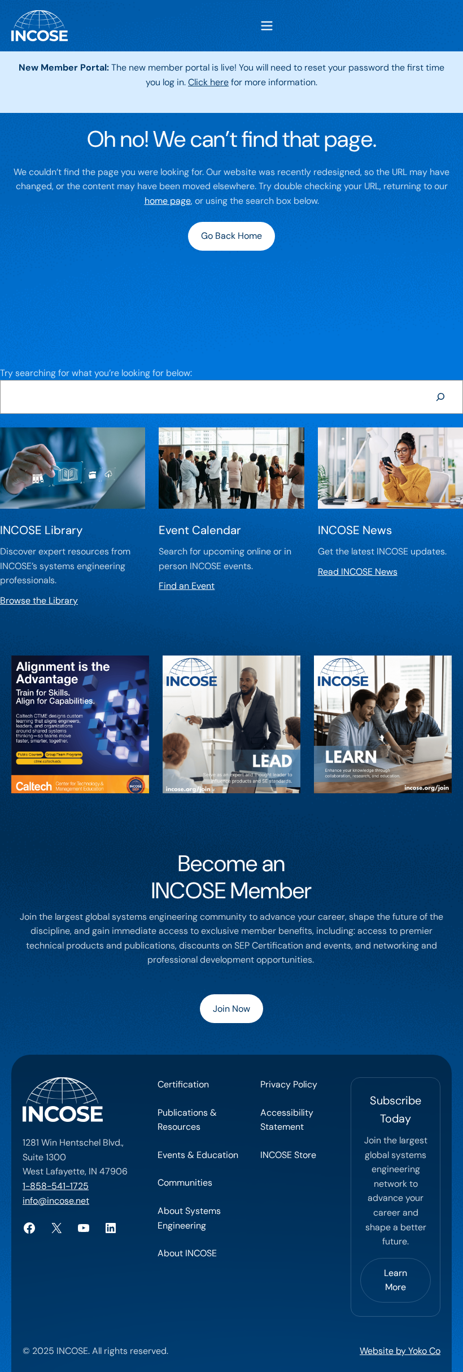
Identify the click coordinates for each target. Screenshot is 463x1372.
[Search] (440, 396)
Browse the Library (39, 600)
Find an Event (187, 586)
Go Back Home (231, 236)
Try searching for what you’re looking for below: (96, 373)
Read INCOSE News (358, 572)
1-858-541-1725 (56, 1186)
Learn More (395, 1280)
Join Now (231, 1009)
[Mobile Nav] (266, 25)
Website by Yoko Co (400, 1351)
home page (168, 201)
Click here (208, 82)
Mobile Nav (266, 25)
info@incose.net (56, 1201)
